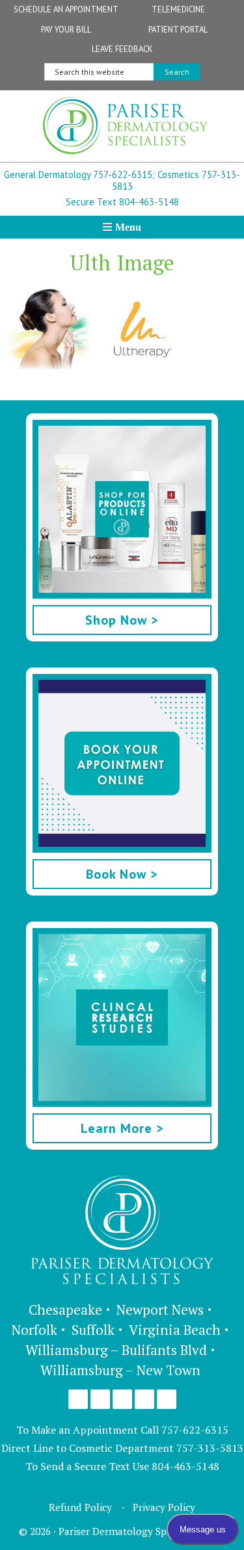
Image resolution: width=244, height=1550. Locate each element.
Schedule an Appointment (66, 9)
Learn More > (122, 1128)
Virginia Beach (175, 1330)
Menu (128, 227)
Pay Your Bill (66, 29)
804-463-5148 (185, 1466)
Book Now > (122, 874)
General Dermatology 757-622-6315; (79, 174)
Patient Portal (178, 29)
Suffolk (93, 1330)
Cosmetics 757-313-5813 (176, 180)
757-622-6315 (194, 1430)
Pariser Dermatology (125, 129)
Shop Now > (122, 620)
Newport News (160, 1309)
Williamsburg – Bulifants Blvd (116, 1350)
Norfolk (34, 1330)
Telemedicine (178, 9)
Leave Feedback (122, 49)
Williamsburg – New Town (120, 1370)
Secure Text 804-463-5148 (122, 202)
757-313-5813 (209, 1448)
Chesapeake (65, 1309)
